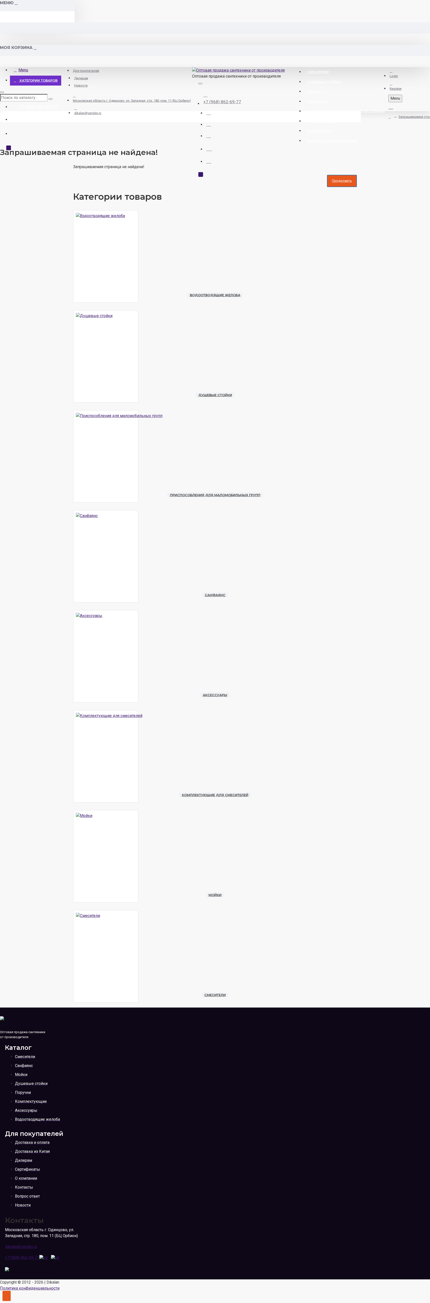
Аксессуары (215, 695)
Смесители (215, 995)
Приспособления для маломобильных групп (215, 495)
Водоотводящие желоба (215, 295)
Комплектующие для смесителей (215, 795)
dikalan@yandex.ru (21, 1246)
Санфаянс (215, 595)
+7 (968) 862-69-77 (22, 1257)
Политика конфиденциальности (29, 1288)
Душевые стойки (215, 395)
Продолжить (342, 181)
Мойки (215, 895)
